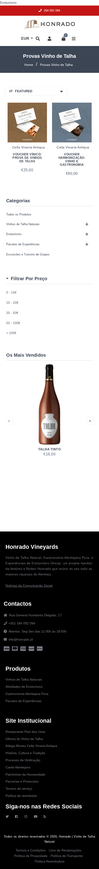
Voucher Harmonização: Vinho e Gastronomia (71, 159)
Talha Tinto (49, 449)
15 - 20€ (12, 302)
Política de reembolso (21, 796)
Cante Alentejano (18, 767)
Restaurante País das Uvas (25, 732)
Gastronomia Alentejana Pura (27, 694)
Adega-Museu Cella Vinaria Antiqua (31, 746)
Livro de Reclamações (65, 850)
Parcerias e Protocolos (22, 781)
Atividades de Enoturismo (24, 686)
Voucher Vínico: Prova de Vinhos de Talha (27, 158)
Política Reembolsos (49, 861)
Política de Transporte (67, 856)
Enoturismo (8, 2)
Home (28, 65)
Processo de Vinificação (23, 760)
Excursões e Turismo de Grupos (28, 254)
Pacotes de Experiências (23, 244)
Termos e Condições (31, 850)
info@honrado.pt (21, 639)
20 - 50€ (12, 313)
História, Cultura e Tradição (25, 753)
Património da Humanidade (25, 774)
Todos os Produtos (18, 214)
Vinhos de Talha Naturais (23, 224)
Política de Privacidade (30, 856)
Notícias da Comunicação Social (29, 585)
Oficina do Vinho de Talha (24, 739)
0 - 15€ (11, 292)
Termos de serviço (19, 788)
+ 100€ (11, 333)
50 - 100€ (13, 323)
